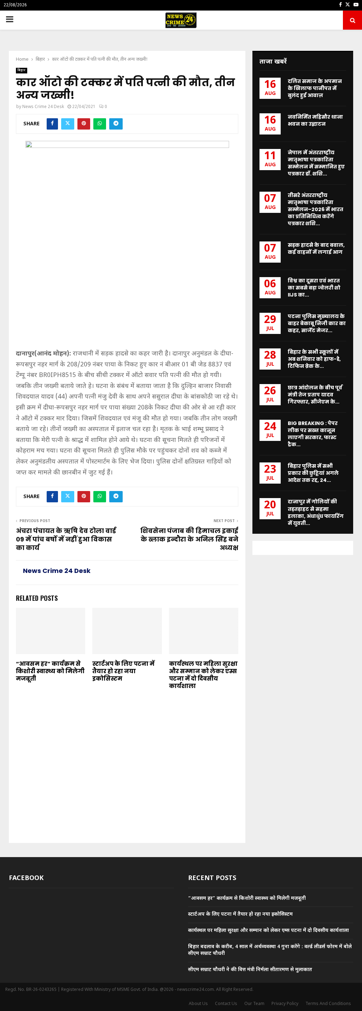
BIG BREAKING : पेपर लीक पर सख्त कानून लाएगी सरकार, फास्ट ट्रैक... (313, 434)
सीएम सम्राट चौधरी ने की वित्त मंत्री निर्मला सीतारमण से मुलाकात (250, 970)
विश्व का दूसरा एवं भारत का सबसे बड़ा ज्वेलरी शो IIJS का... (314, 287)
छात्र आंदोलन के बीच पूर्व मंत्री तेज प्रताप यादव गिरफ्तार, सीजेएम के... (315, 394)
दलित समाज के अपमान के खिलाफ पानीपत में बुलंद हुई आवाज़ (315, 88)
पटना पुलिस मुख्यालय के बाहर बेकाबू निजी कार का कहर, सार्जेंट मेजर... (317, 323)
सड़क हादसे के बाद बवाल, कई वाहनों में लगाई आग (316, 248)
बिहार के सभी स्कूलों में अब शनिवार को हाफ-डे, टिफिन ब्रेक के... (314, 359)
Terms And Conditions (328, 1004)
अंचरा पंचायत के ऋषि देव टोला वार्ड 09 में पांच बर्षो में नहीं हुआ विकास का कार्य (66, 539)
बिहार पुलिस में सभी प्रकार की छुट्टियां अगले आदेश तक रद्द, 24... (313, 473)
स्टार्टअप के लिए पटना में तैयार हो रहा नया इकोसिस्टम (123, 671)
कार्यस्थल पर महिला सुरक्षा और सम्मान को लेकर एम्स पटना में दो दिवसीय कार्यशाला (203, 675)
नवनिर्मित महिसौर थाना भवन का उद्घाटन (315, 120)
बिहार (21, 70)
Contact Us (226, 1004)
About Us (198, 1004)
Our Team (254, 1004)
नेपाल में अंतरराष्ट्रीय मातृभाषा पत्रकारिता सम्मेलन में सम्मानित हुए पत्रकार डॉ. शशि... (316, 163)
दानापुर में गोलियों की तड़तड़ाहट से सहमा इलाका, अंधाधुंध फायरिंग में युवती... (316, 512)
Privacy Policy (285, 1004)
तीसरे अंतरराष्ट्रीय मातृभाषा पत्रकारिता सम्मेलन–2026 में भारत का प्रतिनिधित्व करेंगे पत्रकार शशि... (315, 209)
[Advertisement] (127, 296)
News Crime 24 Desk (43, 107)
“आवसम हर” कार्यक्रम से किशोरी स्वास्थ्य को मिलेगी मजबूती (50, 671)
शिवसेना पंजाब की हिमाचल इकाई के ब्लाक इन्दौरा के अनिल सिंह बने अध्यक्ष (189, 539)
